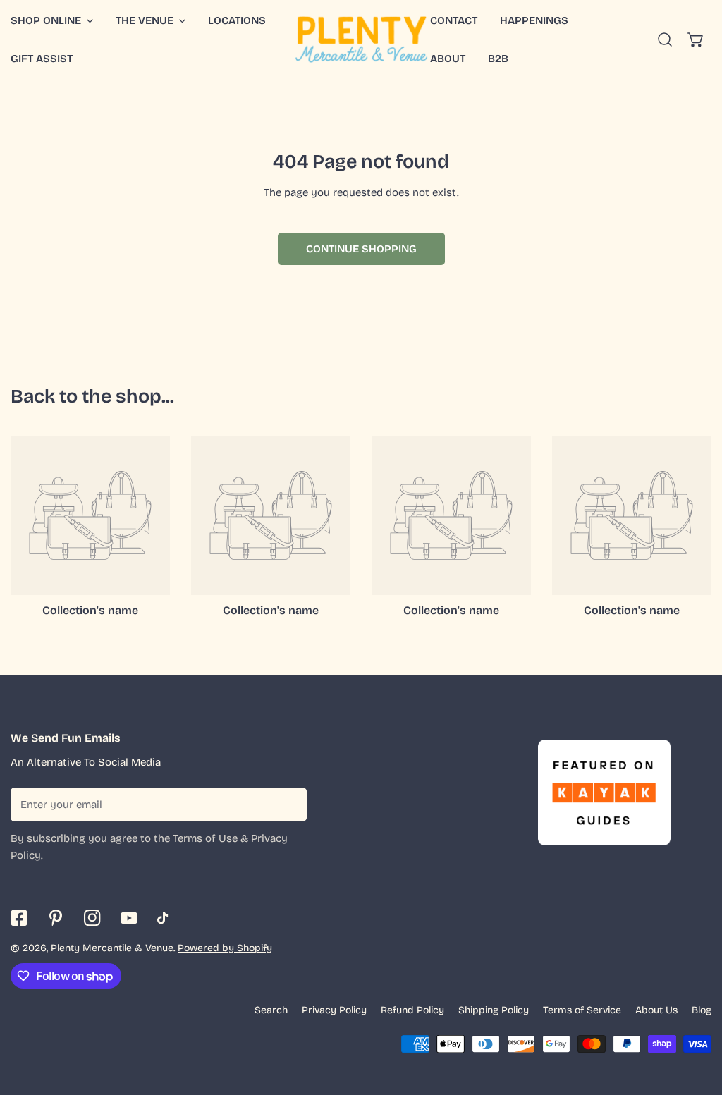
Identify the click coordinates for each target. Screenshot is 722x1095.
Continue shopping (361, 249)
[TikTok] (165, 918)
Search (271, 1010)
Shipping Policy (493, 1010)
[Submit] (288, 804)
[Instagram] (92, 918)
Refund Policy (412, 1010)
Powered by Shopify (225, 948)
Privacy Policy (334, 1010)
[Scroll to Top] (697, 1020)
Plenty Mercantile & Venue (112, 948)
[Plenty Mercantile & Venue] (361, 39)
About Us (656, 1010)
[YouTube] (129, 918)
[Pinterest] (55, 918)
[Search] (664, 39)
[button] (150, 20)
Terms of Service (582, 1010)
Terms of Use (205, 838)
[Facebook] (19, 918)
